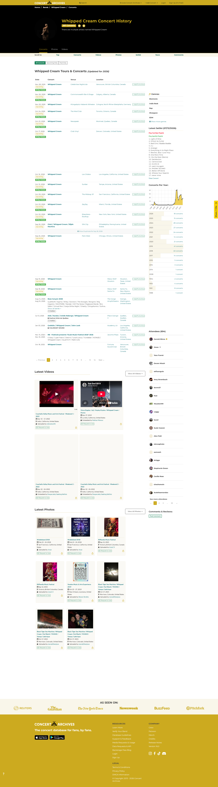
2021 (151, 237)
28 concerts (178, 223)
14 (94, 360)
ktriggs (157, 460)
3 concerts (179, 265)
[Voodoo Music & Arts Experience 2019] (80, 571)
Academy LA (112, 325)
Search (84, 3)
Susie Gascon (159, 428)
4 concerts (178, 284)
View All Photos (134, 511)
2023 (151, 228)
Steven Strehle (84, 597)
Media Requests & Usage (123, 743)
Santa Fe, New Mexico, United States (125, 291)
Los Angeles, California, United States (114, 174)
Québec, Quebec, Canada (123, 318)
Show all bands (54, 309)
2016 (151, 260)
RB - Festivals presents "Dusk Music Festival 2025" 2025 (70, 335)
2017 (151, 256)
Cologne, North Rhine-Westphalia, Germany (113, 104)
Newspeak (75, 121)
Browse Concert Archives (130, 3)
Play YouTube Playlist (156, 133)
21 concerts (178, 242)
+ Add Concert (151, 3)
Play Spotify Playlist (156, 136)
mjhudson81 (51, 424)
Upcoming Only (52, 63)
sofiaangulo (159, 371)
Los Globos (86, 174)
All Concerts (40, 63)
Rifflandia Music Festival (107, 540)
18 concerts (178, 214)
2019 (151, 246)
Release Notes (155, 743)
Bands (45, 7)
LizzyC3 (112, 547)
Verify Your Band (119, 731)
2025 (151, 218)
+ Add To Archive (138, 84)
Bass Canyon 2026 (55, 299)
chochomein (159, 484)
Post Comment (155, 516)
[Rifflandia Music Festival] (111, 527)
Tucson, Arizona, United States (125, 337)
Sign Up (116, 757)
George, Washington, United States (125, 301)
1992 (151, 284)
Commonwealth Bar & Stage (82, 94)
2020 (151, 242)
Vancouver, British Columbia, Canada (111, 84)
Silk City (85, 224)
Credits (152, 739)
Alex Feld (158, 436)
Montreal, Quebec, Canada (106, 121)
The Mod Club (76, 111)
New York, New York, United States (112, 214)
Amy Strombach (160, 379)
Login (163, 3)
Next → (101, 360)
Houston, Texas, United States (125, 281)
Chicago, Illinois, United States (111, 236)
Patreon (152, 731)
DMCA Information (120, 775)
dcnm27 (157, 388)
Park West (86, 236)
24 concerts (178, 232)
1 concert (179, 270)
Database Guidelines (121, 735)
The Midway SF (88, 194)
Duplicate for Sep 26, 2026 (91, 231)
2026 (151, 214)
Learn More (117, 728)
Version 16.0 (154, 746)
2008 (151, 274)
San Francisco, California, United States (114, 194)
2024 (151, 223)
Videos (65, 49)
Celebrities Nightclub (79, 84)
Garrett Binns (159, 339)
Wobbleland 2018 (43, 540)
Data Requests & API (121, 746)
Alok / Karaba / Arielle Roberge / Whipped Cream (68, 316)
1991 (150, 288)
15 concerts (178, 218)
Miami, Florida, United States (110, 204)
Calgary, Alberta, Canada (106, 94)
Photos (54, 49)
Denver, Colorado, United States (108, 131)
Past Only (63, 63)
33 (172, 503)
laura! (156, 420)
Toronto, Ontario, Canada (106, 111)
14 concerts (178, 237)
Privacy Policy (118, 771)
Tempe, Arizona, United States (111, 184)
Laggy (156, 412)
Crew (151, 728)
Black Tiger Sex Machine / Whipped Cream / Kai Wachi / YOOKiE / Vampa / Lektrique (110, 586)
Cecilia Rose (159, 476)
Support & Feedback (121, 739)
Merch (152, 735)
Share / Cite (216, 211)
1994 (151, 279)
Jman (50, 550)
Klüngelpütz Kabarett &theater (83, 104)
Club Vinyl (75, 131)
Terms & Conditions (121, 767)
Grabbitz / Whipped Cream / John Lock (64, 325)
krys (155, 396)
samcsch (157, 452)
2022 (151, 232)
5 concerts (179, 260)
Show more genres (158, 122)
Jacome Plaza (112, 335)
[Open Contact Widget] (3, 774)
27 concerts (178, 228)
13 (90, 360)
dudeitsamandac (161, 493)
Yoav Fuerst (159, 355)
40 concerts (178, 251)
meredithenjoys (114, 597)
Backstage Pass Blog (121, 750)
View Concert (154, 178)
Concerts (73, 7)
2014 (151, 270)
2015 (151, 265)
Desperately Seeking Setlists (57, 494)
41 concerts (178, 246)
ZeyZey (85, 204)
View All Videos (134, 374)
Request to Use (43, 427)
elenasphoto (159, 444)
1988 (151, 293)
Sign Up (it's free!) (176, 3)
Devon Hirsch (159, 363)
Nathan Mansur (97, 420)
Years (157, 55)
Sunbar (85, 184)
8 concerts (178, 288)
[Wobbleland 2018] (50, 527)
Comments (178, 55)
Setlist (138, 55)
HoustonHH (158, 404)
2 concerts (179, 279)
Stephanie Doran (161, 468)
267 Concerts (69, 25)
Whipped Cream (58, 7)
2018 (151, 251)
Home (37, 7)
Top (57, 55)
